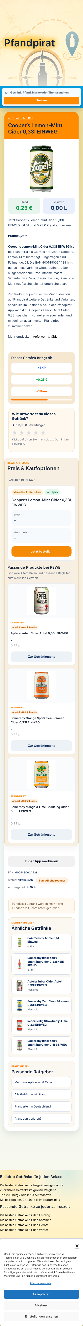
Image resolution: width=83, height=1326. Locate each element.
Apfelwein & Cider (20, 118)
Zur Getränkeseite (41, 657)
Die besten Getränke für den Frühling (25, 1215)
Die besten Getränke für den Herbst (24, 1225)
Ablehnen (42, 1305)
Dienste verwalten (40, 1283)
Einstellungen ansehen (41, 1316)
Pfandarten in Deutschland (33, 1106)
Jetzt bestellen (41, 551)
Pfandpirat (29, 43)
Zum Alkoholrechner (52, 880)
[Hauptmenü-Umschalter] (75, 43)
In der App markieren (41, 861)
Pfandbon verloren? (28, 1118)
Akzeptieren (41, 1294)
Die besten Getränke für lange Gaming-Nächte (31, 1185)
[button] (77, 1246)
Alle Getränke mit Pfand (31, 1094)
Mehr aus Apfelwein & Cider (33, 1082)
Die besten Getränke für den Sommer (25, 1220)
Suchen (41, 100)
